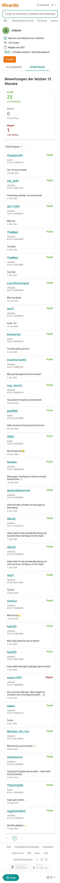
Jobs (46, 853)
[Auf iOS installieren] (19, 867)
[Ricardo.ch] (10, 5)
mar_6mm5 (14, 385)
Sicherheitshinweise (23, 859)
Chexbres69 (15, 155)
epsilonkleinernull (18, 490)
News (37, 853)
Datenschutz (18, 853)
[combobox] (30, 14)
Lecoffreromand (18, 283)
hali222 (11, 626)
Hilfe (29, 853)
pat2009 (12, 411)
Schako (12, 462)
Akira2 (11, 519)
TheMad (12, 232)
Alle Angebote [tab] (14, 67)
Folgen (10, 59)
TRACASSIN (15, 785)
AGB (9, 847)
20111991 (13, 206)
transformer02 (16, 360)
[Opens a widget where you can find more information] (11, 878)
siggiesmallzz (16, 811)
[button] (43, 5)
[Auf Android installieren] (41, 867)
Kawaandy (14, 334)
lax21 (10, 309)
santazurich (15, 757)
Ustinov (12, 601)
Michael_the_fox (18, 731)
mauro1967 (14, 677)
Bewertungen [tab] (37, 67)
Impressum (48, 847)
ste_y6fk (12, 181)
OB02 (10, 436)
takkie (11, 706)
